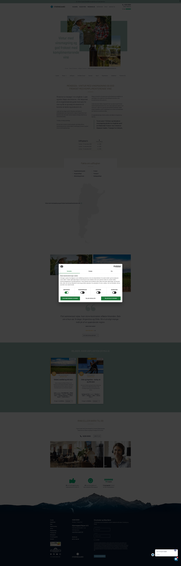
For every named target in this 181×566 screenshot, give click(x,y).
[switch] (83, 292)
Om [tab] (112, 271)
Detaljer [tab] (90, 271)
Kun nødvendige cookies (70, 298)
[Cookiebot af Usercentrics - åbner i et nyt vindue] (114, 266)
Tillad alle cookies (111, 298)
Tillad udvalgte (91, 298)
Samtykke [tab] (69, 271)
